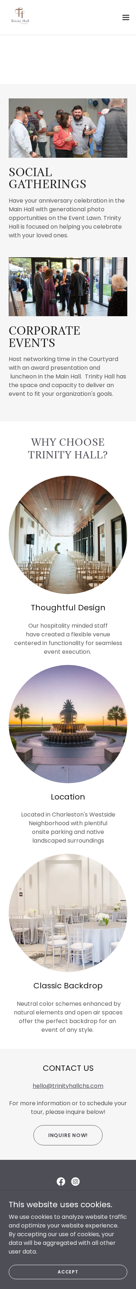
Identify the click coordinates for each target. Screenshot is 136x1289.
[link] (20, 17)
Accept (68, 1271)
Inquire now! (68, 1135)
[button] (126, 17)
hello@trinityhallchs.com (68, 1086)
